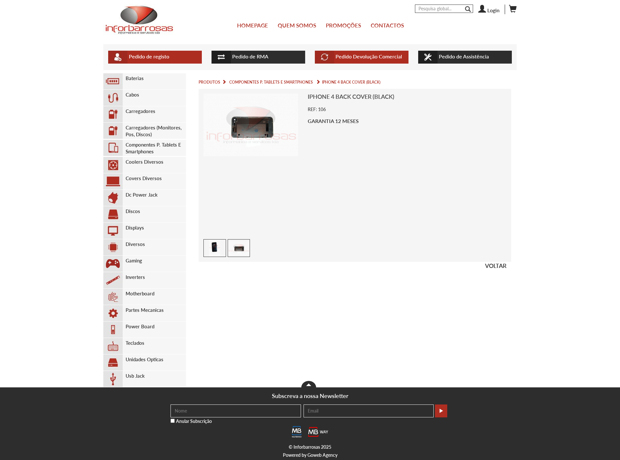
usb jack (135, 376)
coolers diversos (144, 162)
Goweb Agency (322, 455)
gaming (134, 260)
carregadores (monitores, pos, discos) (153, 131)
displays (135, 227)
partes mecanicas (145, 310)
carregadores (140, 111)
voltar (495, 265)
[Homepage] (138, 20)
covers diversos (144, 178)
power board (140, 326)
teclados (135, 343)
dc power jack (142, 195)
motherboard (140, 293)
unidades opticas (144, 359)
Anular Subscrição (194, 421)
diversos (135, 244)
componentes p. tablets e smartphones (153, 148)
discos (133, 211)
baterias (135, 78)
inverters (135, 277)
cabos (132, 94)
